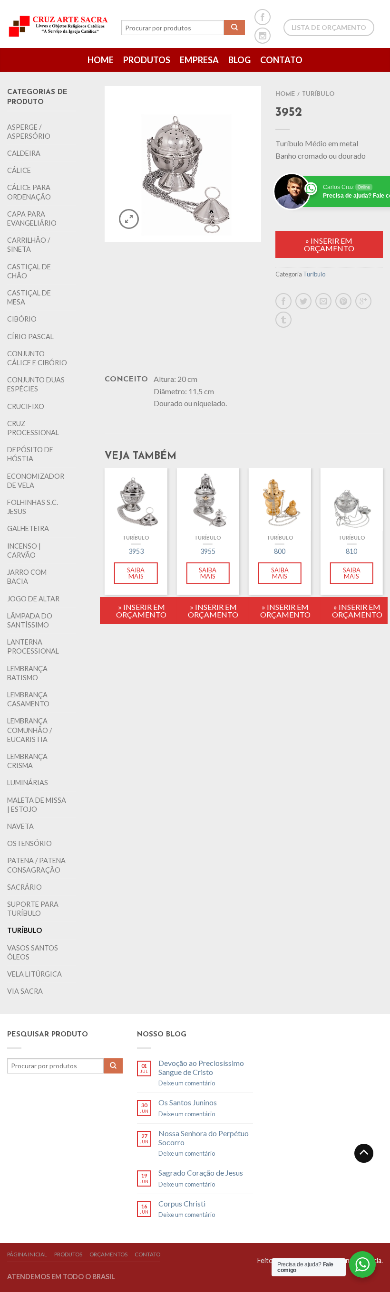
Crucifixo (25, 406)
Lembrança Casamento (28, 699)
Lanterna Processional (33, 646)
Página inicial (27, 1254)
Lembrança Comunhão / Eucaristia (29, 730)
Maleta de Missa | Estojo (36, 804)
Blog (239, 60)
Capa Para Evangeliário (32, 218)
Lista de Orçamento (329, 27)
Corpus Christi (181, 1203)
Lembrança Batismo (27, 673)
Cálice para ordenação (29, 191)
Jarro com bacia (27, 576)
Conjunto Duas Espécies (36, 384)
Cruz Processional (33, 428)
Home (101, 60)
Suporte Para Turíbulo (32, 908)
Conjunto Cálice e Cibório (37, 358)
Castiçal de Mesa (29, 297)
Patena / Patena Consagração (36, 865)
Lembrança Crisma (27, 761)
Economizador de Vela (35, 480)
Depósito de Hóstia (30, 454)
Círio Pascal (30, 336)
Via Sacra (25, 991)
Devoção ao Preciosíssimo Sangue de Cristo (201, 1067)
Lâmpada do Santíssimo (29, 620)
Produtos (146, 60)
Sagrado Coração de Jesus (200, 1172)
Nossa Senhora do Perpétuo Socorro (203, 1138)
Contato (281, 60)
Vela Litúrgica (34, 974)
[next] (383, 559)
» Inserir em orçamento (329, 244)
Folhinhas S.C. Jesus (32, 506)
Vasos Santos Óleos (32, 952)
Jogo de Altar (33, 599)
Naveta (20, 826)
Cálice (19, 170)
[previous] (105, 559)
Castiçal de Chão (29, 271)
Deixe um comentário (186, 1083)
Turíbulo (24, 930)
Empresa (199, 60)
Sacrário (24, 887)
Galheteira (28, 528)
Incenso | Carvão (24, 550)
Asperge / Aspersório (28, 131)
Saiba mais (136, 573)
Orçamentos (108, 1254)
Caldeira (23, 153)
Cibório (22, 319)
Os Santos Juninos (187, 1102)
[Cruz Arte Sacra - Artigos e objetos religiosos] (59, 24)
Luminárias (27, 783)
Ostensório (29, 843)
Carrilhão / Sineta (28, 244)
